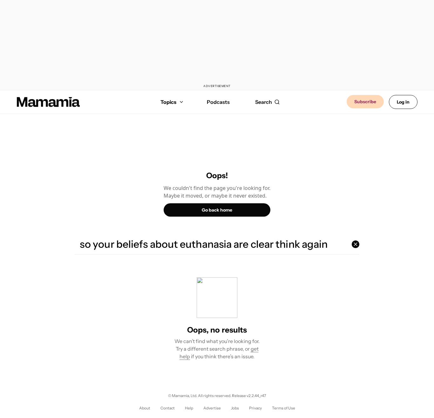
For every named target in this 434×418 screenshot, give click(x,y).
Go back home (217, 210)
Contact (167, 408)
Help (189, 408)
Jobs (235, 408)
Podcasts (218, 102)
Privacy (255, 408)
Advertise (212, 408)
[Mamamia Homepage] (48, 102)
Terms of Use (283, 408)
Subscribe (365, 101)
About (144, 408)
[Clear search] (355, 244)
